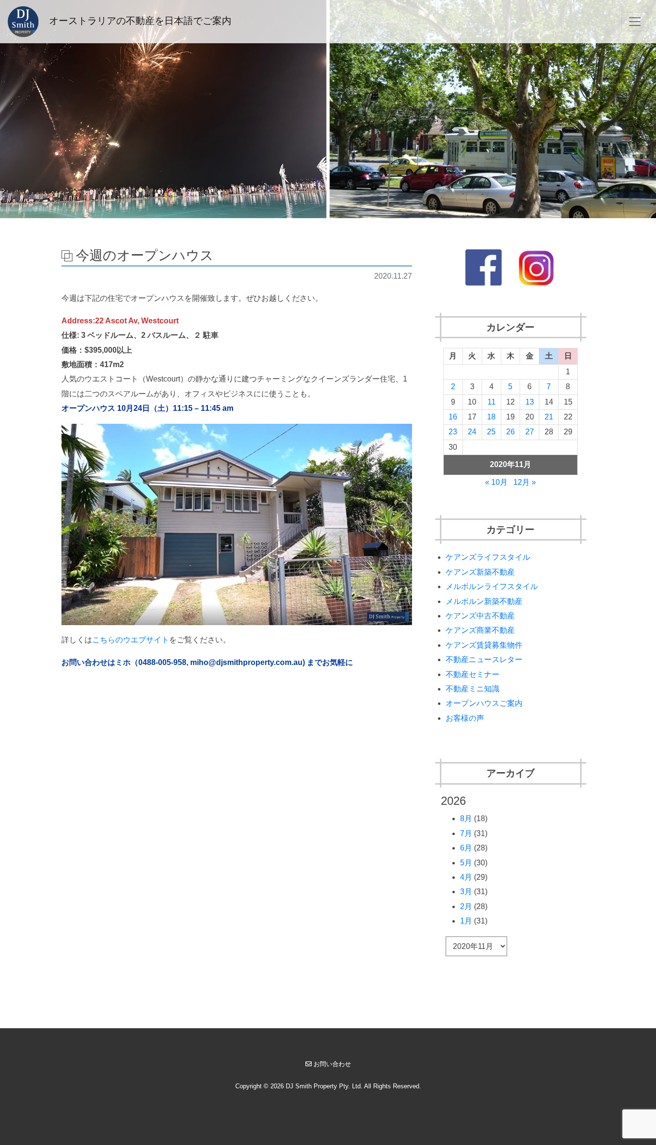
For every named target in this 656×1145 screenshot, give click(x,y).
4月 (466, 877)
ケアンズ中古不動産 (480, 616)
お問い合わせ (332, 1064)
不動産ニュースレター (484, 659)
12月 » (524, 482)
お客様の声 (465, 718)
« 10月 (496, 482)
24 (472, 432)
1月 (466, 921)
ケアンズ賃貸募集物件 (484, 645)
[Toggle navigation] (634, 21)
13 (529, 402)
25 (491, 432)
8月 (466, 818)
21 (549, 417)
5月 (466, 863)
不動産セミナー (472, 674)
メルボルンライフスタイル (492, 586)
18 (491, 417)
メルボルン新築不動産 (484, 601)
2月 (466, 906)
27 (529, 432)
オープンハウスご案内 (484, 703)
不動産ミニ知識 (472, 689)
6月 (466, 848)
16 (453, 417)
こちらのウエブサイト (130, 640)
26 (510, 432)
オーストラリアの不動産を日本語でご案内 (138, 20)
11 (491, 402)
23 (453, 432)
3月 (466, 891)
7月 (466, 833)
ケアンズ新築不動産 (480, 572)
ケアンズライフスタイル (488, 557)
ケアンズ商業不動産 (480, 630)
